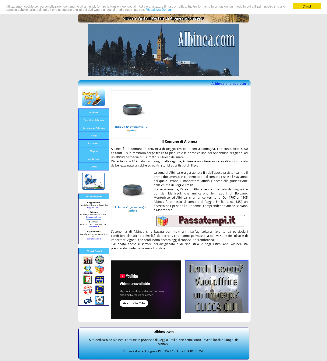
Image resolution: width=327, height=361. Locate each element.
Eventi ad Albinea (94, 120)
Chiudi (307, 6)
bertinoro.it (94, 226)
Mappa (94, 151)
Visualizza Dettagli (159, 9)
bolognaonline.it (93, 217)
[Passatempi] (200, 225)
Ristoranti (93, 143)
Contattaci (94, 158)
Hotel (94, 135)
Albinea (93, 112)
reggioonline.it (93, 207)
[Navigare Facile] (93, 105)
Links (94, 166)
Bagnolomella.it (94, 238)
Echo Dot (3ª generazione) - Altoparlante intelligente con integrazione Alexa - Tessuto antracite (132, 126)
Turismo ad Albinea (94, 127)
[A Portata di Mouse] (93, 189)
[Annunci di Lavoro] (216, 312)
